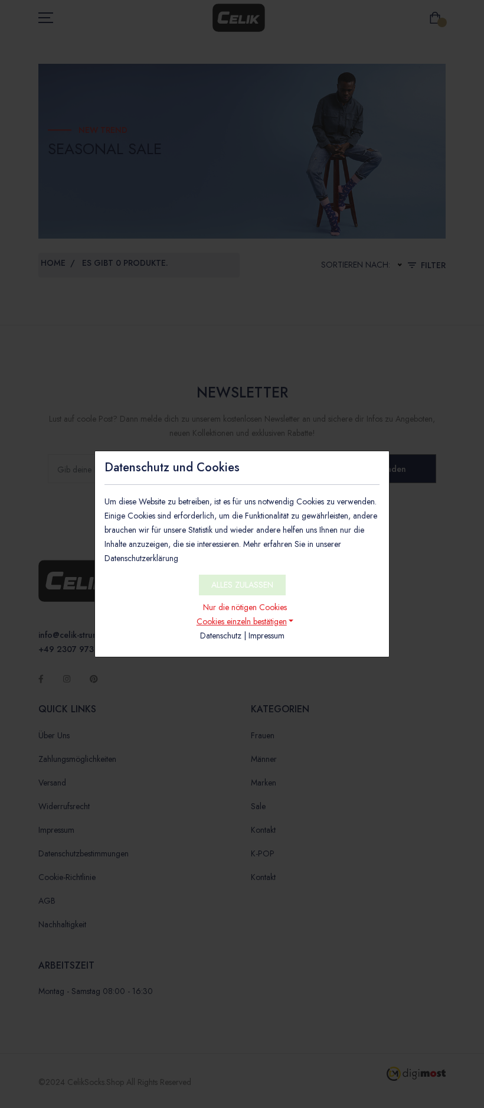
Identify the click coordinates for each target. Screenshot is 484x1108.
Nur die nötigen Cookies (245, 607)
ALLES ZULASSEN (242, 585)
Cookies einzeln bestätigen (242, 621)
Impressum (266, 635)
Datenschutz (220, 635)
